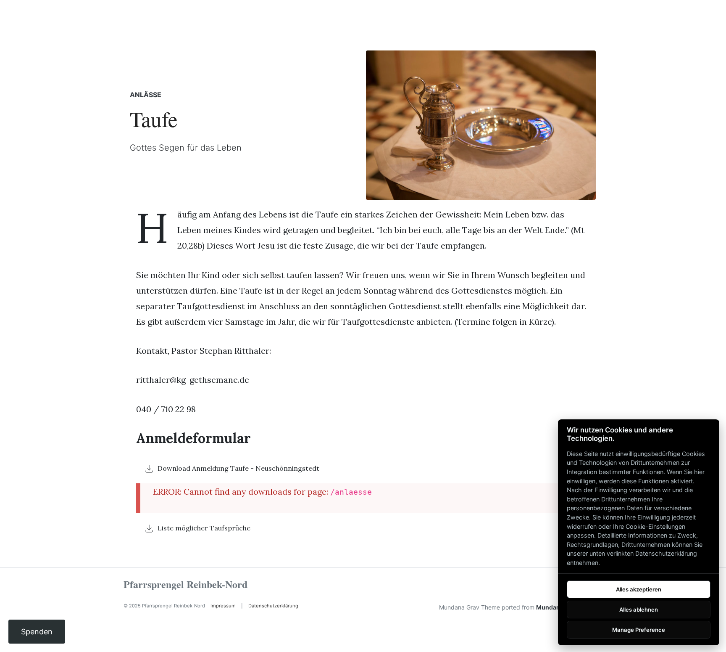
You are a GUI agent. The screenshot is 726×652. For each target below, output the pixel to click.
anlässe (145, 94)
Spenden (37, 631)
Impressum (223, 606)
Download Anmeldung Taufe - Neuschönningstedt (238, 468)
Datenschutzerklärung (273, 606)
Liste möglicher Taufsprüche (204, 528)
